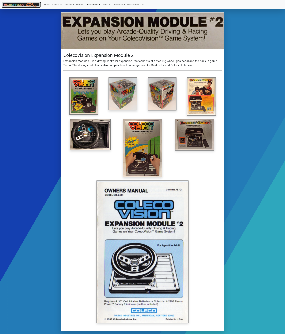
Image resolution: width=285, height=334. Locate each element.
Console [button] (68, 4)
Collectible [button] (118, 4)
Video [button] (106, 4)
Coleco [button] (56, 4)
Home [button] (47, 4)
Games (80, 4)
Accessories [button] (92, 4)
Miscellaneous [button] (134, 4)
